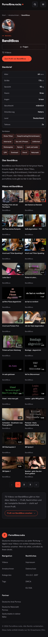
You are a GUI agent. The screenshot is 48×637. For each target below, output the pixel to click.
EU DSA (29, 588)
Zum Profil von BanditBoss (18, 59)
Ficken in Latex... (31, 277)
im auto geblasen (8, 374)
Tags (4, 581)
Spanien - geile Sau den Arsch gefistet (33, 472)
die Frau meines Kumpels (11, 229)
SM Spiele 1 (6, 471)
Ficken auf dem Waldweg (11, 350)
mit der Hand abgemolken (34, 326)
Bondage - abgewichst (33, 350)
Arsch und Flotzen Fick (10, 326)
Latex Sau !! (6, 277)
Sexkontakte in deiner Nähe (12, 615)
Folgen (34, 47)
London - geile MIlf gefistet (34, 398)
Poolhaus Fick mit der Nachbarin (10, 206)
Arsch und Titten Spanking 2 (12, 253)
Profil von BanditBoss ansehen (22, 514)
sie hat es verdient (31, 302)
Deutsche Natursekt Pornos (12, 608)
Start (4, 15)
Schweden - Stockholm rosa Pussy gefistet (12, 424)
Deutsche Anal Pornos (12, 602)
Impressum (30, 562)
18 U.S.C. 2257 (32, 575)
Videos (5, 562)
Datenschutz (31, 568)
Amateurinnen (13, 15)
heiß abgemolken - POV (33, 229)
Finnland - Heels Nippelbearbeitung (32, 424)
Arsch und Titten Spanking (34, 253)
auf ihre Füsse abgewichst (11, 302)
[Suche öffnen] (35, 4)
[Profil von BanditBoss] (8, 25)
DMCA (28, 581)
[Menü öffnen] (43, 4)
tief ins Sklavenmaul (32, 374)
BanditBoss (6, 210)
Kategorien (6, 575)
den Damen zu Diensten (33, 205)
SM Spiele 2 (29, 447)
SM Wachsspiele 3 (8, 447)
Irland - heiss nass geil (10, 398)
